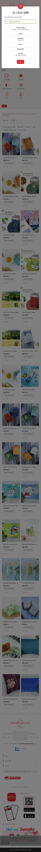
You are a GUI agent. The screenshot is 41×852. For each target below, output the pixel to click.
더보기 (20, 62)
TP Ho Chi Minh (20, 28)
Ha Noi (20, 34)
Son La (21, 44)
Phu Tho (20, 54)
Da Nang (20, 39)
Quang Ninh (20, 49)
